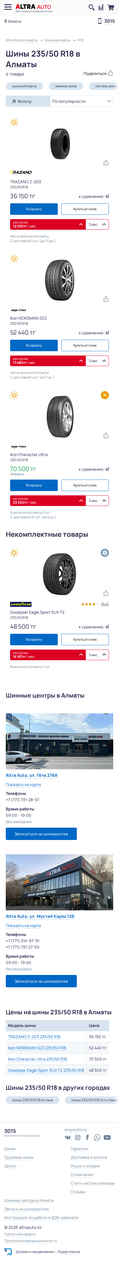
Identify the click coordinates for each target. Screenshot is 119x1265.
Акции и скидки (85, 1166)
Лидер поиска (68, 1251)
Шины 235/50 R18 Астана (32, 1100)
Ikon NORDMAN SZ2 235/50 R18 (37, 1047)
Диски (10, 1166)
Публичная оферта (20, 1234)
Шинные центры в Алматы (29, 1200)
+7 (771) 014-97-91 (22, 940)
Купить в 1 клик (85, 208)
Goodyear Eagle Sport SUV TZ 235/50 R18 (46, 1070)
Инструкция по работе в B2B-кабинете (41, 1217)
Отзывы (78, 1191)
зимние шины (66, 86)
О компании (82, 1174)
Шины (9, 1148)
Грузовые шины (18, 1157)
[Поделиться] (86, 73)
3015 (109, 21)
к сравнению (91, 196)
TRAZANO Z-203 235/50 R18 (34, 1036)
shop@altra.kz (75, 1129)
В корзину (34, 208)
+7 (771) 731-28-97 (22, 799)
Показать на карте (23, 784)
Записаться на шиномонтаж (41, 834)
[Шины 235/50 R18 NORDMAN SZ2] (59, 280)
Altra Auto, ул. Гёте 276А (31, 775)
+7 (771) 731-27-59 (22, 947)
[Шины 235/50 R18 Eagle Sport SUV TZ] (59, 574)
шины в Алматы (24, 86)
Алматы (14, 21)
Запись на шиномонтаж (26, 1209)
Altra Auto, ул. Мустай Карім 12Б (40, 916)
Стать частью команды (93, 1183)
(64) (105, 604)
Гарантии (79, 1148)
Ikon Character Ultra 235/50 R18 (37, 1059)
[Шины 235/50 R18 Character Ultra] (59, 416)
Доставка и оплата (89, 1157)
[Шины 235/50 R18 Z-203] (59, 143)
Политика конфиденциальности (30, 1241)
